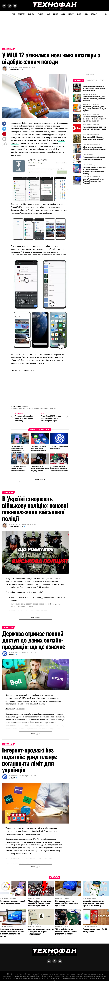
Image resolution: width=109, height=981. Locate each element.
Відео (86, 14)
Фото (63, 14)
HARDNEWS (71, 14)
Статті (13, 14)
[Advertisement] (54, 32)
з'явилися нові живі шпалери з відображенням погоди (32, 409)
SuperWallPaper (18, 207)
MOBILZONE (31, 14)
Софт (48, 14)
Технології (21, 14)
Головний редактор (16, 69)
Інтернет (55, 14)
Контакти (94, 14)
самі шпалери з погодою (49, 207)
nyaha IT (12, 655)
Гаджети (41, 14)
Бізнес (79, 14)
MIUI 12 (25, 407)
